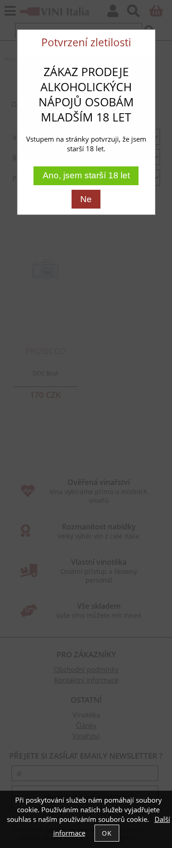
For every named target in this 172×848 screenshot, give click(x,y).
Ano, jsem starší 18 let (86, 175)
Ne (86, 199)
